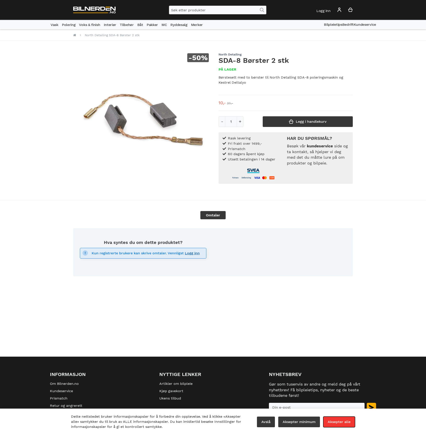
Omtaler (213, 215)
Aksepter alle (339, 422)
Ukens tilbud (170, 398)
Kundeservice (61, 391)
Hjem (74, 35)
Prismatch (58, 398)
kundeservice (320, 146)
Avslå (265, 422)
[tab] (213, 215)
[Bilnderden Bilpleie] (94, 10)
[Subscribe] (371, 407)
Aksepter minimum (299, 422)
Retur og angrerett (66, 405)
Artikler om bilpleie (176, 384)
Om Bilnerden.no (64, 384)
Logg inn (192, 253)
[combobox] (217, 10)
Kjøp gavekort (171, 391)
